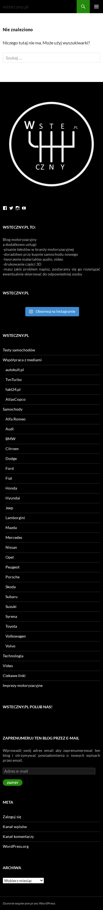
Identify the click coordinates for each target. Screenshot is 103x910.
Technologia (13, 655)
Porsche (12, 577)
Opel (9, 557)
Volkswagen (15, 636)
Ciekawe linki (14, 675)
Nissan (11, 547)
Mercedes (13, 537)
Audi (9, 428)
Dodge (11, 458)
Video (8, 665)
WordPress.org (16, 846)
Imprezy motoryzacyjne (23, 685)
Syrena (11, 616)
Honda (11, 488)
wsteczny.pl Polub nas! (27, 706)
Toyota (11, 626)
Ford (9, 468)
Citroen (12, 448)
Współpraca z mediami (22, 359)
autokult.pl (14, 369)
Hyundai (12, 498)
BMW (10, 438)
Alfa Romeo (15, 419)
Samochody (13, 409)
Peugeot (12, 567)
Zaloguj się (12, 816)
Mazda (11, 527)
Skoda (10, 586)
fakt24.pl (13, 389)
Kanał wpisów (15, 826)
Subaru (11, 596)
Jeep (9, 507)
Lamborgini (15, 517)
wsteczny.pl (16, 7)
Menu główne (96, 6)
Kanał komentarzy (18, 836)
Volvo (10, 646)
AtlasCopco (15, 399)
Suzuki (10, 606)
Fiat (8, 478)
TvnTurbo (13, 379)
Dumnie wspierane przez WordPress (29, 903)
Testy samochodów (19, 350)
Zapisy (12, 783)
